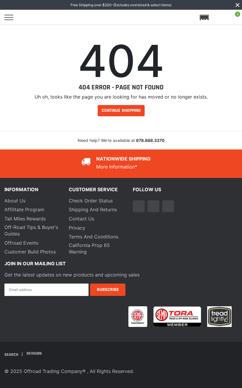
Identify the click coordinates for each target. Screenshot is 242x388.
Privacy (77, 228)
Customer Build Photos (30, 252)
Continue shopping (121, 110)
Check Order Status (91, 201)
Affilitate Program (24, 209)
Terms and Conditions (93, 237)
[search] (24, 17)
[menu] (8, 17)
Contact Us (81, 219)
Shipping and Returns (93, 209)
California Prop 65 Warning (89, 248)
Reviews (34, 353)
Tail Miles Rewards (25, 219)
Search (11, 354)
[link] (139, 206)
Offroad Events (21, 243)
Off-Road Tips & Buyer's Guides (31, 230)
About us (14, 201)
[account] (219, 17)
